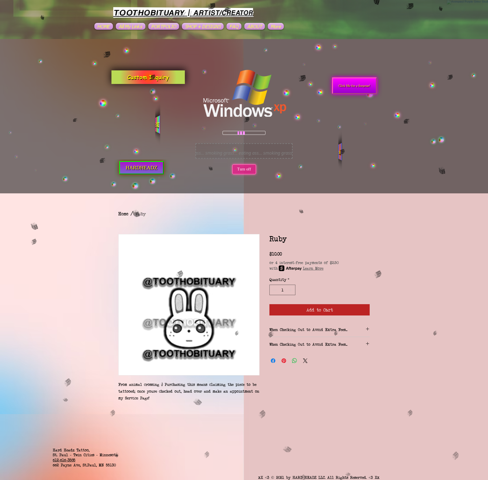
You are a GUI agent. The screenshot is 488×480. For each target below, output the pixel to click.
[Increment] (291, 290)
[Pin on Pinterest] (283, 360)
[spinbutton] (282, 290)
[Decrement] (273, 290)
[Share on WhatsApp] (294, 360)
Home (123, 213)
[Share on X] (305, 360)
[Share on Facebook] (273, 360)
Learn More (313, 268)
